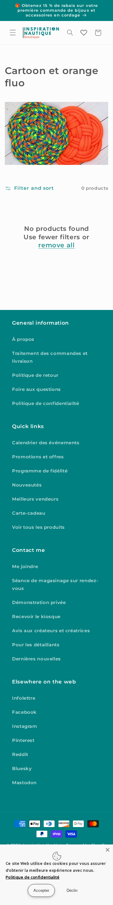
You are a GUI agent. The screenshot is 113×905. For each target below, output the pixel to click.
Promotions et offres (38, 457)
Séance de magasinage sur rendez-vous (55, 584)
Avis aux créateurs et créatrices (51, 630)
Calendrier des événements (46, 442)
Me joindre (25, 566)
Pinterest (23, 740)
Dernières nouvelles (36, 659)
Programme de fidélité (39, 471)
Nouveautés (27, 485)
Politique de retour (35, 375)
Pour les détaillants (36, 644)
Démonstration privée (39, 602)
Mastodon (24, 782)
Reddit (20, 754)
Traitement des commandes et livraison (50, 357)
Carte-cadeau (29, 513)
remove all (56, 245)
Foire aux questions (36, 389)
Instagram (24, 726)
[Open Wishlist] (84, 33)
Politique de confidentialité (45, 403)
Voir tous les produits (38, 527)
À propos (23, 339)
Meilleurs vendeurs (35, 499)
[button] (13, 33)
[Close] (108, 850)
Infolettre (23, 698)
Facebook (24, 712)
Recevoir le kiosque (36, 616)
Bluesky (22, 768)
